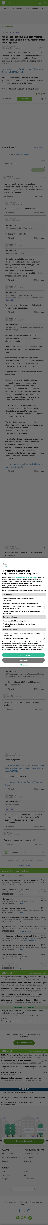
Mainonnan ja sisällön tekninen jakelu (16, 638)
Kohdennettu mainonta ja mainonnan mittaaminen (20, 603)
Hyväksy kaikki (23, 655)
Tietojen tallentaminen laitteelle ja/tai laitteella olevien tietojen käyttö (21, 612)
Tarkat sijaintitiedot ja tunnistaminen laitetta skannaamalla (18, 599)
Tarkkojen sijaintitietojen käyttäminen (16, 621)
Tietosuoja (24, 665)
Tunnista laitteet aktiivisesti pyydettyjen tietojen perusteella (19, 625)
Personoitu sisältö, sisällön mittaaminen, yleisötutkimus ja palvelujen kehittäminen (23, 607)
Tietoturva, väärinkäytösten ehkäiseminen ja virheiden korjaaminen (21, 634)
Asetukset (23, 660)
